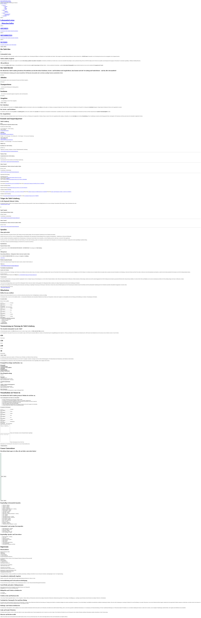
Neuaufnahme (7, 14)
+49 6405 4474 (35, 183)
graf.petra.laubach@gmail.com (9, 195)
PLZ (11, 310)
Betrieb (6, 8)
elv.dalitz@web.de (8, 191)
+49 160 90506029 (16, 183)
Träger (6, 9)
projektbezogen (4, 322)
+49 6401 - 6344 (62, 191)
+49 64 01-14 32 (19, 187)
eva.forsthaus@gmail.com (28, 195)
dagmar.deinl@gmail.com (11, 187)
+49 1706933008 (24, 179)
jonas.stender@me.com (9, 183)
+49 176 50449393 (44, 191)
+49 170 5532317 (3, 138)
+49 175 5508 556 (41, 183)
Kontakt (10, 1)
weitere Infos (2, 257)
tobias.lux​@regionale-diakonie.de (12, 151)
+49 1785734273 (24, 187)
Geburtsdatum (9, 423)
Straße (11, 308)
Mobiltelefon (12, 421)
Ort (10, 312)
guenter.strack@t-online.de (28, 183)
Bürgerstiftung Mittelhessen (5, 287)
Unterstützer (5, 15)
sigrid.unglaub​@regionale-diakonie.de (13, 217)
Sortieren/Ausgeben (5, 320)
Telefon (11, 316)
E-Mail (11, 314)
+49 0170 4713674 (3, 226)
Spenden (6, 11)
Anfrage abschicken (4, 323)
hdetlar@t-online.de (31, 191)
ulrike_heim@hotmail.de (55, 191)
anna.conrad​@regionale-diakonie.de (13, 226)
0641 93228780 (3, 0)
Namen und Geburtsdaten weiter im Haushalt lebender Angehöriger (21, 432)
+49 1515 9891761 (68, 191)
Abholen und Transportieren (6, 319)
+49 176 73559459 (17, 195)
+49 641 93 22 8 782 (17, 177)
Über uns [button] (4, 5)
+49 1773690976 (36, 195)
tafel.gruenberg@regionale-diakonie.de (6, 134)
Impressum (2, 1)
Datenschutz (6, 1)
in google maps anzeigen (4, 130)
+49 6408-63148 (38, 191)
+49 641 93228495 (3, 217)
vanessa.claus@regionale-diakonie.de (6, 139)
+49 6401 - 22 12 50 (14, 191)
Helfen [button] (4, 10)
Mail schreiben (8, 0)
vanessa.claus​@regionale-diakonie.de (13, 161)
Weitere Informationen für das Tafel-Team (17, 442)
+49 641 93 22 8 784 (17, 179)
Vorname (11, 302)
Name (11, 304)
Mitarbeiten (6, 12)
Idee (5, 7)
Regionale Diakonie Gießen (5, 204)
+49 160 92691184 (3, 151)
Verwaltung (3, 321)
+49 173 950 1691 (21, 191)
